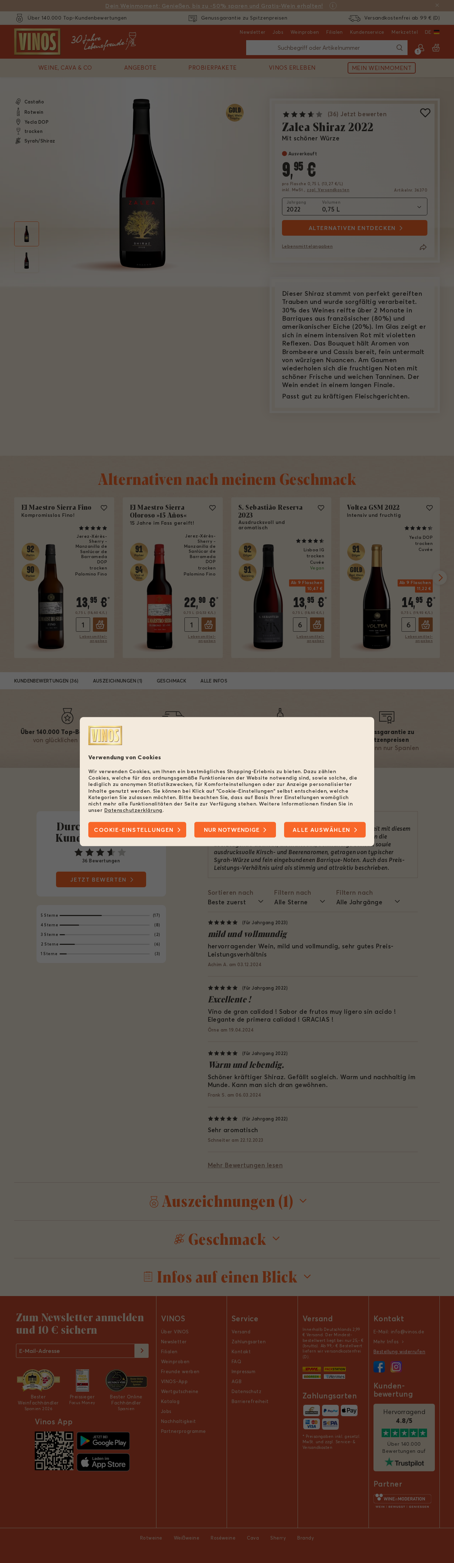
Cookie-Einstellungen (134, 829)
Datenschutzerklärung (133, 810)
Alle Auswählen (321, 829)
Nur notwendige (232, 829)
